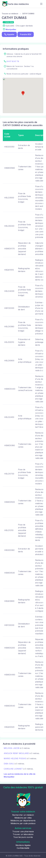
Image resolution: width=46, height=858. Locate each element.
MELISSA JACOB (11, 748)
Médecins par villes (23, 818)
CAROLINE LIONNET (13, 769)
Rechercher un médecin (23, 815)
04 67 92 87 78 (13, 61)
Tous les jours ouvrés (23, 837)
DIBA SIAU (9, 763)
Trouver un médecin (10, 14)
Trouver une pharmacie (23, 831)
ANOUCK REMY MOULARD (16, 753)
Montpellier (11, 29)
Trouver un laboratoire (23, 834)
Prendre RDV (25, 34)
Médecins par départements (23, 820)
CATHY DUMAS (28, 14)
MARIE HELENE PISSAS (15, 758)
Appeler (10, 34)
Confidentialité (23, 848)
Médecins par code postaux (23, 823)
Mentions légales (23, 845)
